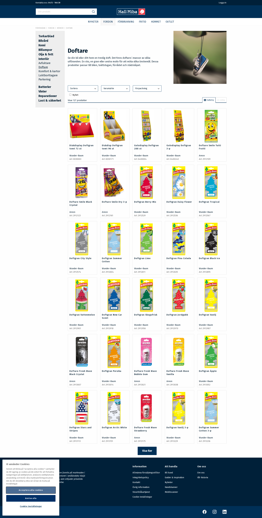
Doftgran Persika (111, 371)
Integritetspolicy (141, 477)
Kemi (42, 45)
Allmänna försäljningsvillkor (146, 472)
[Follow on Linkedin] (225, 513)
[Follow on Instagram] (215, 513)
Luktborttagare (48, 75)
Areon (202, 155)
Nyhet (75, 95)
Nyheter (169, 482)
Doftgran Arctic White (114, 427)
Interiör (60, 28)
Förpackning (141, 88)
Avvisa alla (31, 498)
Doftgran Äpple (208, 371)
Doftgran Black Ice (209, 258)
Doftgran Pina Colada (178, 258)
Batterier (45, 87)
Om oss (201, 472)
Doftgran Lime (142, 258)
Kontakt (136, 482)
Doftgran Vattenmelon (82, 315)
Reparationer (48, 96)
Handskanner (171, 487)
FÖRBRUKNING (126, 21)
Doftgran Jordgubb (177, 315)
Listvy (222, 100)
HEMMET (156, 21)
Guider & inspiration (174, 477)
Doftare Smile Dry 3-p (114, 202)
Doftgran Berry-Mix (145, 202)
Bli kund (169, 472)
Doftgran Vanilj (207, 315)
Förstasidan (40, 28)
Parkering (44, 79)
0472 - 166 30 (54, 3)
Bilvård (43, 41)
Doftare (69, 28)
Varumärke (109, 88)
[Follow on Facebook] (205, 513)
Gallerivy (210, 100)
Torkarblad (46, 36)
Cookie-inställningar (142, 497)
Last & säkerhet (50, 100)
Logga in (222, 3)
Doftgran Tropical (209, 202)
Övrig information (141, 487)
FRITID (142, 21)
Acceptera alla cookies (31, 490)
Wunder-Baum (76, 155)
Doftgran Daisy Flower (179, 202)
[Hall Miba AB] (131, 14)
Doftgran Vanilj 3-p (177, 427)
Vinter (43, 91)
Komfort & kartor (49, 71)
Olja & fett (46, 54)
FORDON (108, 21)
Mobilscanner (171, 492)
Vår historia (202, 477)
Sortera (73, 88)
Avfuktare (44, 63)
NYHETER (93, 21)
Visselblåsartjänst (141, 492)
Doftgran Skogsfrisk (145, 315)
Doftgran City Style (80, 258)
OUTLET (170, 21)
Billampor (45, 50)
